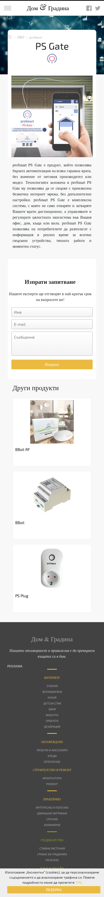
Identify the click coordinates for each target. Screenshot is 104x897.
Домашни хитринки (52, 813)
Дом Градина (48, 8)
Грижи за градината (52, 854)
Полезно (52, 860)
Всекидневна (52, 691)
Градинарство (52, 840)
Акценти (52, 715)
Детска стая (52, 703)
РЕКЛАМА (14, 666)
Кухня (52, 697)
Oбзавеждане (52, 742)
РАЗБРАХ (54, 889)
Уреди (52, 756)
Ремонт (52, 784)
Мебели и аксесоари (52, 750)
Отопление (52, 761)
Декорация (52, 726)
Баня (52, 709)
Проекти (52, 720)
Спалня (52, 686)
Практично (52, 799)
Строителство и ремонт (52, 770)
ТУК (78, 882)
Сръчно (52, 819)
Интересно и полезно (52, 807)
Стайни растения (52, 848)
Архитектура (52, 778)
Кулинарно (52, 825)
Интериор (52, 678)
